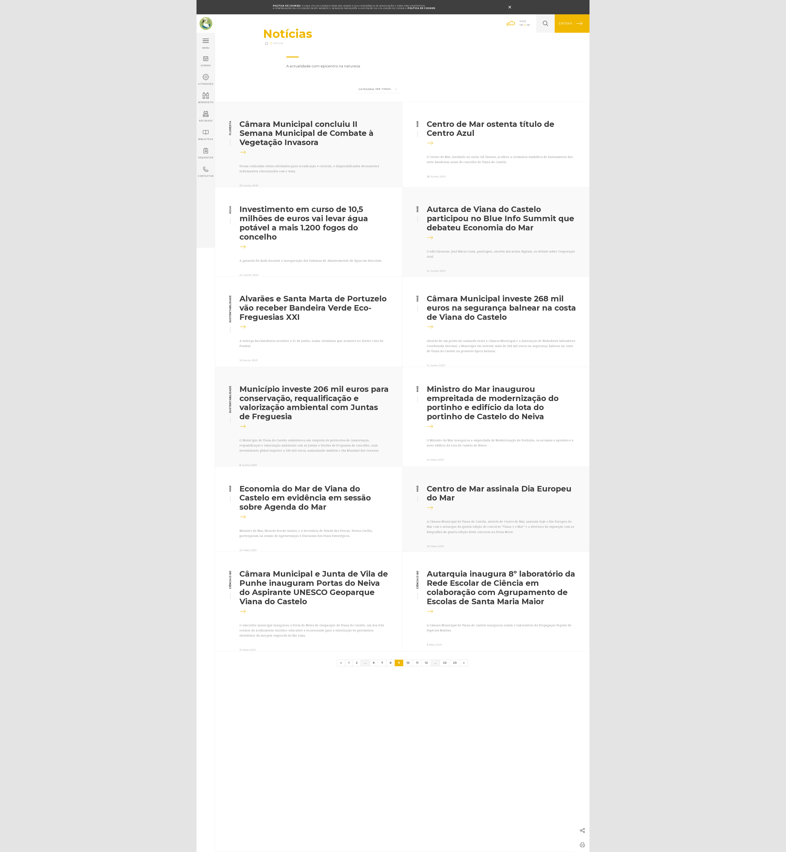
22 (445, 663)
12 (426, 663)
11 (417, 663)
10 (408, 663)
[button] (582, 830)
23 (455, 663)
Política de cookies (421, 8)
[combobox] (378, 89)
